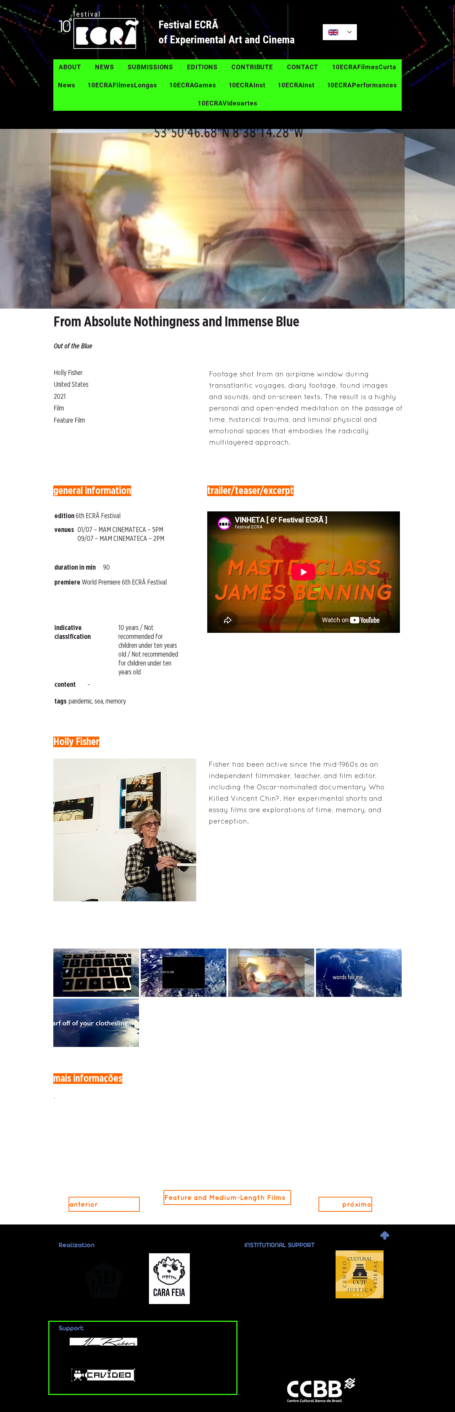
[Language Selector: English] (340, 32)
